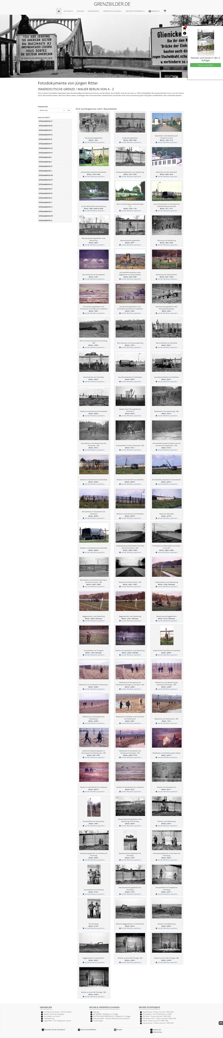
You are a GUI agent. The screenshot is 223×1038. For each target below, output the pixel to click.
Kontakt (119, 1029)
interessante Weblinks (88, 1029)
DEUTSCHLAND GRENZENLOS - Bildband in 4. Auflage (111, 1016)
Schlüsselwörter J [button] (45, 162)
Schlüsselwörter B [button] (45, 125)
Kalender (96, 1012)
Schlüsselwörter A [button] (45, 121)
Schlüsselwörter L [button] (45, 171)
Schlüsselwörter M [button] (46, 175)
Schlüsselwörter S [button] (45, 198)
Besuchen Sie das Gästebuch (54, 1029)
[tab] (55, 121)
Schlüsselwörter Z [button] (45, 220)
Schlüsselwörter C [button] (45, 130)
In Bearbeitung (49, 1018)
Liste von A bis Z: (44, 117)
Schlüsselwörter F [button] (45, 143)
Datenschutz (157, 1032)
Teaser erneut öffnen (205, 65)
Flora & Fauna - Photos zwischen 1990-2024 (158, 1012)
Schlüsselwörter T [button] (45, 202)
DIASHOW (80, 11)
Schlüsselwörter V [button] (45, 211)
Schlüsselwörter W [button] (46, 216)
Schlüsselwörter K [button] (45, 166)
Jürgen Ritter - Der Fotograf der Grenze (57, 1021)
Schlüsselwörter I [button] (45, 157)
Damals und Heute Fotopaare (54, 1014)
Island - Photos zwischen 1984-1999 (155, 1021)
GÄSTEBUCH (68, 11)
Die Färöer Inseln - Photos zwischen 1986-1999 (159, 1018)
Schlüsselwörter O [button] (46, 184)
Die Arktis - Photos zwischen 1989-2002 (157, 1016)
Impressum (157, 1029)
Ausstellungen (98, 1021)
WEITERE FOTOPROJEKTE (134, 11)
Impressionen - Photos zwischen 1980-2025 (158, 1023)
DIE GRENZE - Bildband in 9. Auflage (105, 1014)
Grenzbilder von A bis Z (52, 1016)
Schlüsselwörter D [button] (45, 134)
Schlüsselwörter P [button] (45, 189)
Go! (69, 110)
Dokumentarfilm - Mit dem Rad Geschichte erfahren (111, 1018)
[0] (184, 29)
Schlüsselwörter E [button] (45, 139)
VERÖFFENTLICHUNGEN (112, 11)
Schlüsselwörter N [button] (46, 180)
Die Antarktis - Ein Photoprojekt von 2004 (157, 1014)
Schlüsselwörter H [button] (46, 153)
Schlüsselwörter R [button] (45, 193)
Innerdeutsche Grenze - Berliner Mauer (58, 1012)
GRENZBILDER (93, 11)
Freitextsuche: (43, 106)
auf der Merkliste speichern (94, 142)
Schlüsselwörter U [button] (45, 207)
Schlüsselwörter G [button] (45, 148)
